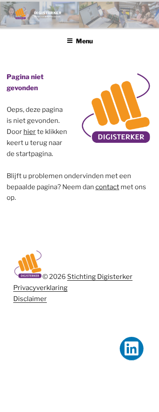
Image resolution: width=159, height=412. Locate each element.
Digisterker (48, 13)
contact (107, 187)
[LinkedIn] (132, 349)
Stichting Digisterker (99, 277)
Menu (84, 41)
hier (29, 132)
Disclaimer (30, 299)
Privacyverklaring (40, 288)
